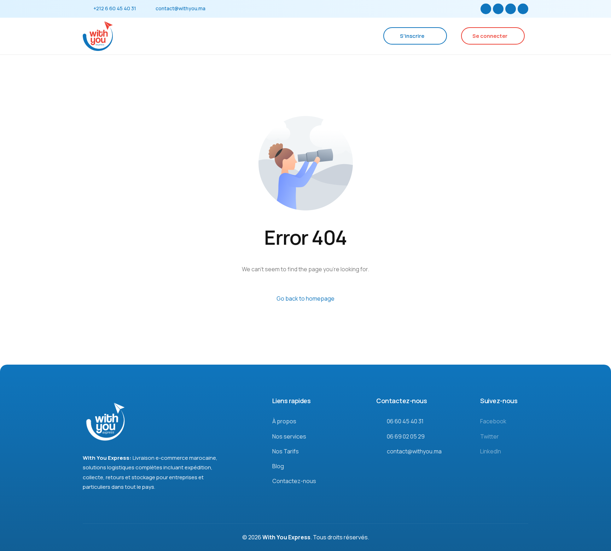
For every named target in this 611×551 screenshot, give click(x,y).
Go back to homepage (305, 298)
